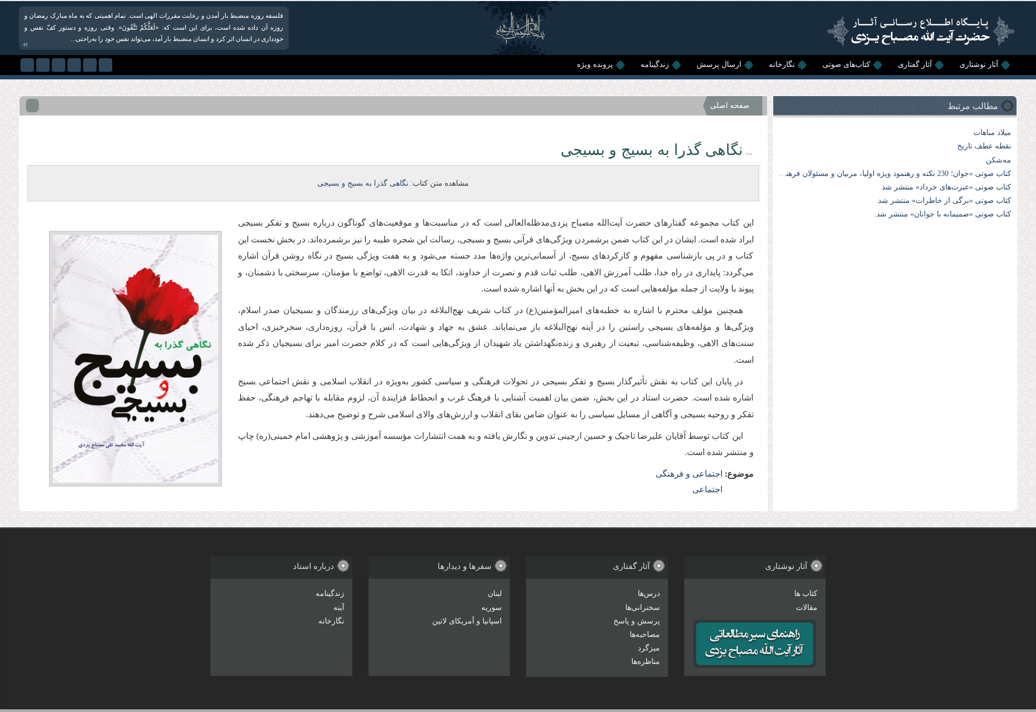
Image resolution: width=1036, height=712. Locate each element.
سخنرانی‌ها (642, 607)
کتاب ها (805, 593)
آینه (338, 607)
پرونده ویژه (595, 64)
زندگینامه (654, 64)
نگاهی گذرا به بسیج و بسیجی (362, 183)
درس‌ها (649, 593)
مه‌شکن (998, 160)
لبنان (495, 593)
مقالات (806, 607)
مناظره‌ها (645, 661)
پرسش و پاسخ (637, 621)
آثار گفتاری (915, 64)
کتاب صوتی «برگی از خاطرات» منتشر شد (944, 200)
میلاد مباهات (992, 132)
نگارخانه (782, 64)
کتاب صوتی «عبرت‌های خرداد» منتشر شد (946, 187)
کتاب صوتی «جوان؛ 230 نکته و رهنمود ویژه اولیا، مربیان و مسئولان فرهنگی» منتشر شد (874, 173)
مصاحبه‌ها (645, 634)
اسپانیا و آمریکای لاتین (467, 621)
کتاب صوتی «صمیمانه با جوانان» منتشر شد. (942, 214)
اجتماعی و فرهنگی (689, 473)
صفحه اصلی (729, 105)
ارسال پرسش (719, 64)
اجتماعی (707, 489)
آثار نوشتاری (978, 64)
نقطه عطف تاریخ (984, 146)
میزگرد (649, 648)
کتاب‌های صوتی (846, 64)
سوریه (491, 607)
